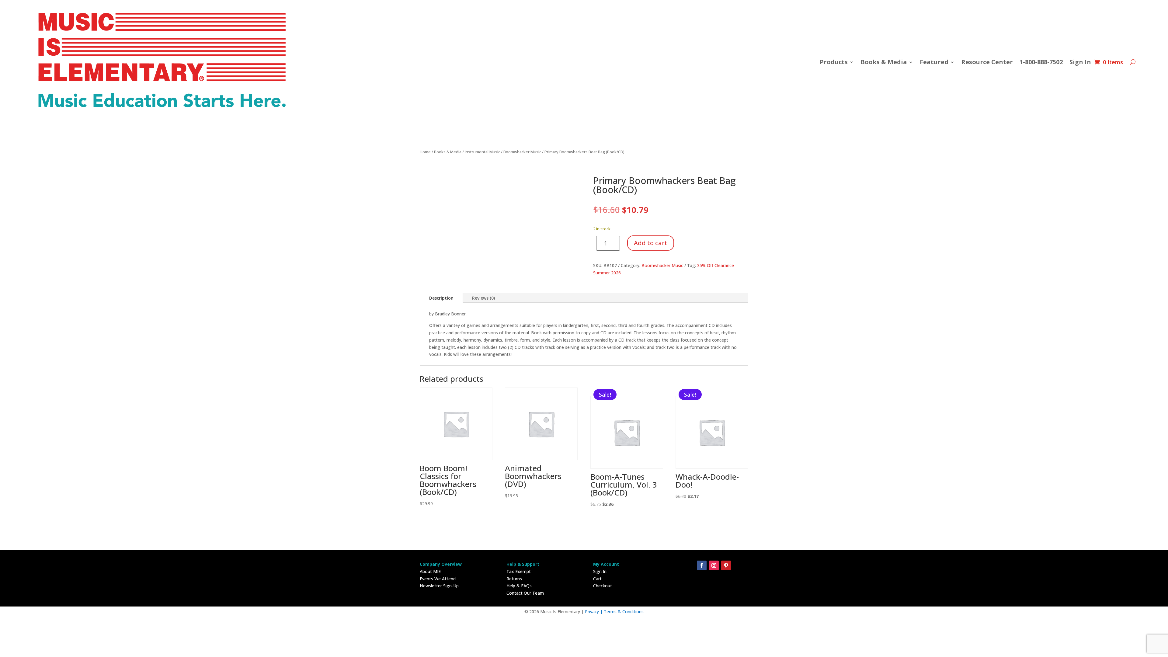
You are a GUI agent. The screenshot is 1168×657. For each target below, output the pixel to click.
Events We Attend (438, 579)
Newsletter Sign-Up (439, 586)
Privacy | (594, 611)
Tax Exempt (518, 571)
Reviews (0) (483, 298)
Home (425, 152)
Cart (597, 579)
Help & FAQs (519, 586)
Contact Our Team (525, 593)
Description (441, 298)
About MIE (430, 571)
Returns (514, 579)
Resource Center (987, 62)
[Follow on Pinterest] (726, 565)
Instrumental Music (482, 152)
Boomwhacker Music (522, 152)
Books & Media (883, 62)
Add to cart (650, 243)
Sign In (1080, 62)
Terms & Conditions (624, 611)
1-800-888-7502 (1041, 62)
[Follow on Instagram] (714, 565)
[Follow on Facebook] (702, 565)
